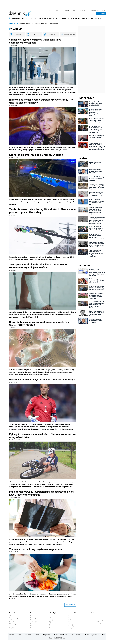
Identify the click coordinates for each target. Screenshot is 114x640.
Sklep (103, 10)
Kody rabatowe (53, 618)
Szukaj (102, 13)
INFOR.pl (48, 10)
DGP (74, 10)
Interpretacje (12, 626)
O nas (20, 635)
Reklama (28, 635)
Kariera (37, 635)
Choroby (71, 624)
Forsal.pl (11, 622)
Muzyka (51, 628)
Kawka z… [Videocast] (41, 23)
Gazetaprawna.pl (13, 618)
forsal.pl (56, 10)
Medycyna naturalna (74, 622)
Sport (31, 624)
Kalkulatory (94, 613)
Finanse (71, 618)
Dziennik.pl (33, 613)
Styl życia (71, 628)
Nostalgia (22, 23)
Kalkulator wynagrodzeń (97, 628)
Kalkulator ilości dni (96, 618)
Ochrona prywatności (60, 635)
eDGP (10, 620)
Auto (31, 616)
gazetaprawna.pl (95, 10)
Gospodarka (33, 620)
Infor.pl (11, 616)
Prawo (70, 616)
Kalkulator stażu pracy (97, 620)
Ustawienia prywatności (91, 635)
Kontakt (11, 635)
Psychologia (72, 626)
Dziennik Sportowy (54, 23)
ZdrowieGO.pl (83, 10)
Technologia (33, 618)
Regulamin (46, 635)
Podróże (32, 628)
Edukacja (51, 620)
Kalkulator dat (94, 616)
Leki (70, 620)
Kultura (50, 630)
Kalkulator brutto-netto (97, 626)
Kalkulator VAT (95, 622)
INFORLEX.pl (66, 10)
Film (50, 626)
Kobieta (51, 616)
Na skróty (12, 613)
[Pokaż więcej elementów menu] (104, 18)
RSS (103, 635)
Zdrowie (32, 626)
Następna (69, 604)
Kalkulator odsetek (96, 624)
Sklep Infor (12, 628)
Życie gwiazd (52, 624)
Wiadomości (33, 622)
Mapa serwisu (75, 635)
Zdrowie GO (29, 23)
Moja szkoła (52, 622)
